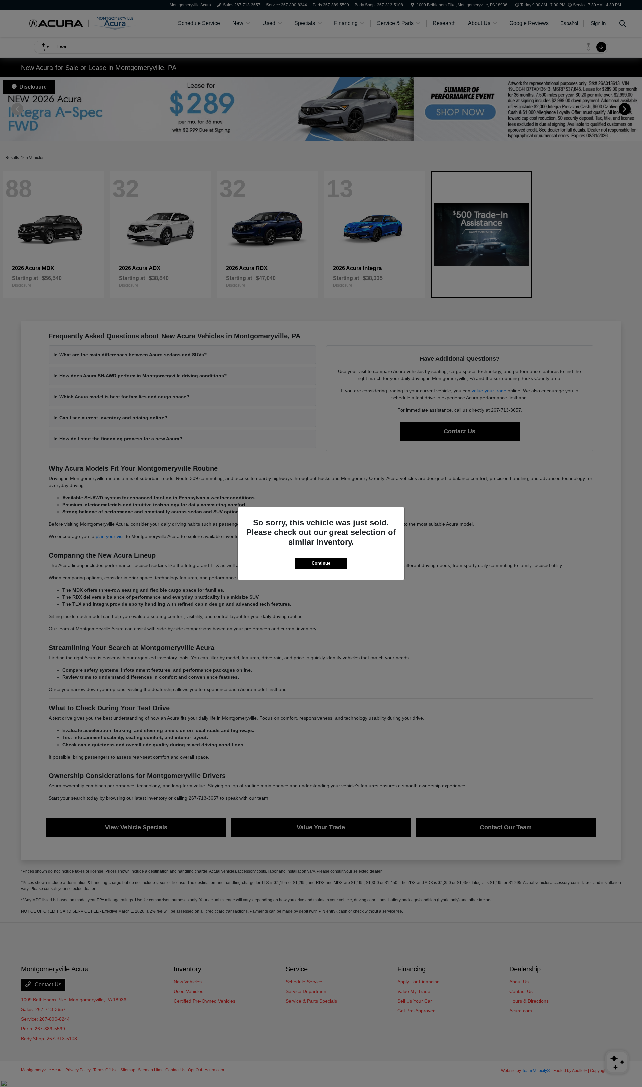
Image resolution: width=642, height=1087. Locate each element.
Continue (321, 563)
